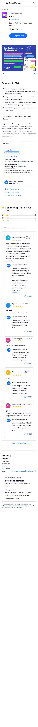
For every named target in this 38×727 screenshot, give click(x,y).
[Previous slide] (3, 73)
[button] (19, 164)
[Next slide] (34, 73)
